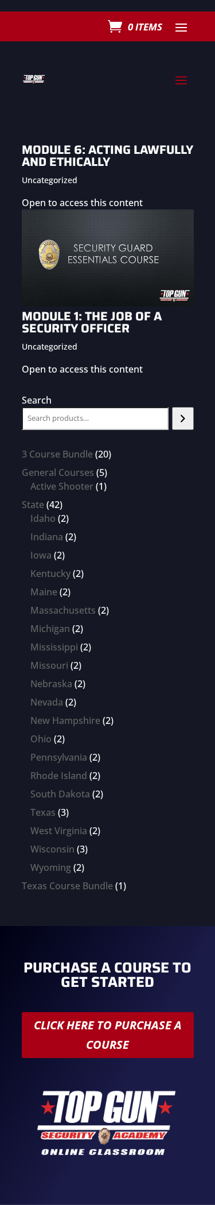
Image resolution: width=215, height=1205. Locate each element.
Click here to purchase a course (108, 1034)
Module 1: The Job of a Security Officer (92, 322)
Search (37, 400)
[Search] (182, 418)
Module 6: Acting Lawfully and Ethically (107, 155)
